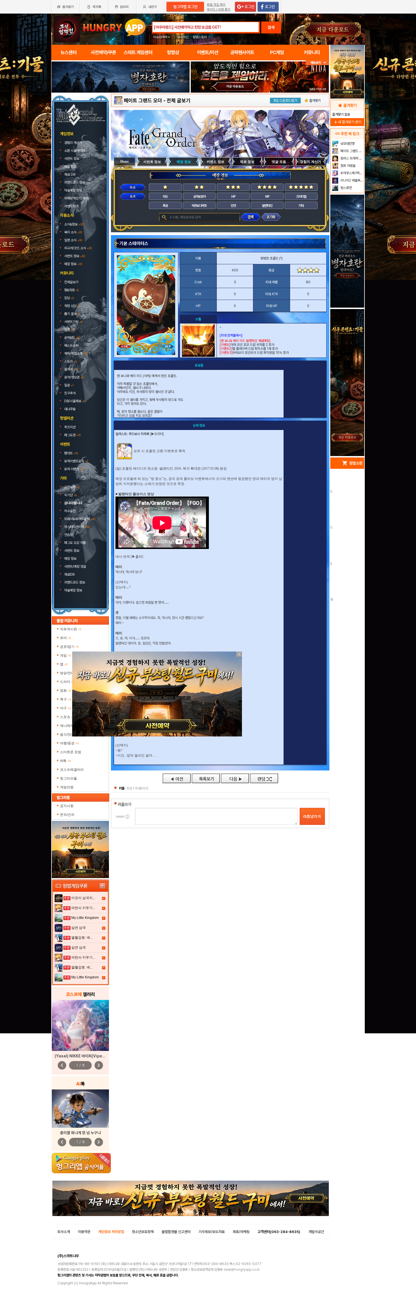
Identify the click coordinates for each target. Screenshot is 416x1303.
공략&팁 (72, 338)
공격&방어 (199, 197)
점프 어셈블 (347, 166)
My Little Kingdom (85, 918)
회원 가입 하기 (216, 5)
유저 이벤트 (73, 469)
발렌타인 (267, 206)
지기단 (70, 495)
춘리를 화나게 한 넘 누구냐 (80, 1132)
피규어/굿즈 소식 (78, 248)
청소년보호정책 (143, 1232)
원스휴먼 (346, 188)
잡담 (69, 298)
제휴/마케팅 (241, 1232)
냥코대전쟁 (347, 144)
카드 (165, 197)
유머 (65, 638)
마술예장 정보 (73, 190)
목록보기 (206, 778)
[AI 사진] (80, 1108)
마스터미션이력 (76, 527)
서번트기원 (73, 322)
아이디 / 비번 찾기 (218, 9)
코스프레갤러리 (72, 770)
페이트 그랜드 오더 (143, 100)
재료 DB (70, 174)
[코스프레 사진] (80, 1025)
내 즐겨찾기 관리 (347, 122)
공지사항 (72, 487)
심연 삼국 (78, 928)
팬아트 (71, 453)
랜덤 (264, 778)
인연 (233, 206)
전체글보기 (71, 282)
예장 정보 (70, 167)
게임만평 (67, 787)
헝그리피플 (68, 778)
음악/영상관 (73, 377)
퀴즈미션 (70, 427)
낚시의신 (182, 37)
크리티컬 (301, 197)
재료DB (69, 574)
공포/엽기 (69, 647)
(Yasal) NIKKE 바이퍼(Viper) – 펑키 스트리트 (92, 1056)
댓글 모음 (279, 162)
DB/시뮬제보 (74, 401)
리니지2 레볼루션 (351, 180)
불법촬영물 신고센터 (176, 1232)
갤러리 (71, 369)
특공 (165, 206)
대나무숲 (70, 409)
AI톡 (65, 761)
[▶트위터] (157, 434)
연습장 (68, 535)
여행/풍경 (69, 743)
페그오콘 (72, 435)
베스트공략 (71, 346)
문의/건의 (67, 815)
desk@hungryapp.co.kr (242, 1270)
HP (233, 197)
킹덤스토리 (200, 37)
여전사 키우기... (83, 908)
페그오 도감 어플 (75, 543)
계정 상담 (72, 306)
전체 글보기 (178, 100)
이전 (176, 778)
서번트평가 (71, 206)
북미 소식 (73, 232)
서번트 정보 (72, 159)
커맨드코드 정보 (75, 182)
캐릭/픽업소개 (76, 353)
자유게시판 (70, 629)
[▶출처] (137, 557)
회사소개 (63, 1232)
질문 (69, 385)
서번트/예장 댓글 (75, 567)
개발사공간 (316, 1232)
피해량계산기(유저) (77, 198)
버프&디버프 (199, 206)
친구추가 (70, 393)
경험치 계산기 (73, 143)
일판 (69, 330)
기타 (301, 206)
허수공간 (70, 511)
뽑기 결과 (72, 314)
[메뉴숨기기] (317, 62)
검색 (271, 27)
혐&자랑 (71, 290)
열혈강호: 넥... (82, 938)
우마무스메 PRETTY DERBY (352, 173)
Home (124, 161)
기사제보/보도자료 (211, 1232)
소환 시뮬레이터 (75, 151)
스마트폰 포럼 (70, 752)
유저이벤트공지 (76, 461)
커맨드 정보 (215, 162)
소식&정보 (73, 224)
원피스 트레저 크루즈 (352, 158)
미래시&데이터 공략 (79, 519)
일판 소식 (73, 240)
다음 (235, 778)
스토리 (70, 361)
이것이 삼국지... (83, 898)
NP (267, 197)
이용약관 (84, 1232)
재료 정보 (247, 162)
